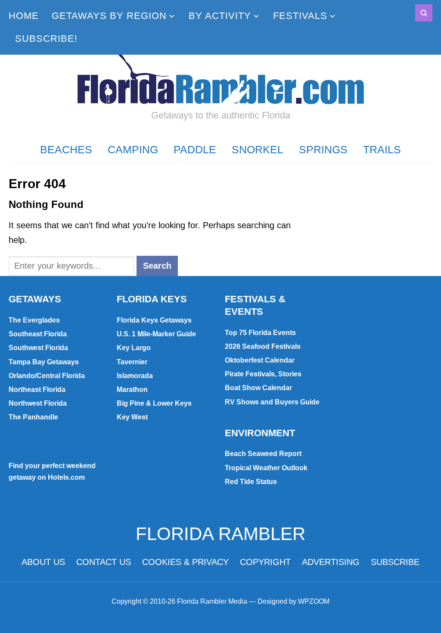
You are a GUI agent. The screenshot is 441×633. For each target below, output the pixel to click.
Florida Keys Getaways (154, 320)
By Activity (220, 15)
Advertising (331, 562)
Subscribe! (46, 38)
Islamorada (135, 375)
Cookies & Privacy (185, 562)
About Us (43, 562)
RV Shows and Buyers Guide (272, 402)
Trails (382, 149)
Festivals (300, 15)
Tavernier (132, 362)
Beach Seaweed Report (263, 453)
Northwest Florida (38, 403)
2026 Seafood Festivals (263, 346)
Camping (133, 149)
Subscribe (395, 562)
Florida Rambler (220, 534)
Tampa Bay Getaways (44, 362)
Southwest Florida (38, 347)
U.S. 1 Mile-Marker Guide (156, 334)
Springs (323, 149)
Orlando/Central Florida (47, 375)
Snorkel (257, 149)
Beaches (66, 149)
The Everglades (34, 320)
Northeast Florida (37, 389)
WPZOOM (313, 601)
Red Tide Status (251, 481)
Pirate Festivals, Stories (263, 374)
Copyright (265, 562)
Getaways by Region (109, 15)
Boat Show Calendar (258, 387)
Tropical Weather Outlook (266, 468)
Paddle (195, 149)
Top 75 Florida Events (260, 332)
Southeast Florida (38, 334)
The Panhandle (33, 417)
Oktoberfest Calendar (260, 360)
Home (24, 15)
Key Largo (134, 347)
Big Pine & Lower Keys (154, 403)
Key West (132, 417)
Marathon (132, 389)
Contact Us (103, 562)
